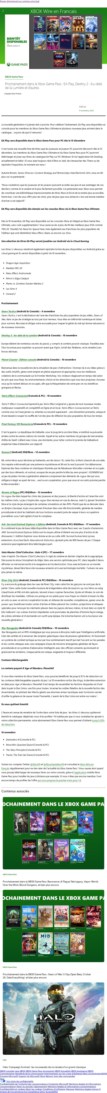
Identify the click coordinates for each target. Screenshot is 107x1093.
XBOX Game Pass (14, 77)
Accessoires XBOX (52, 1070)
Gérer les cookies (33, 1089)
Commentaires (7, 1073)
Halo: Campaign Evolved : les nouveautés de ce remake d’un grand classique (44, 1067)
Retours (49, 1076)
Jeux (2, 1078)
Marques (70, 1089)
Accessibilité (52, 1091)
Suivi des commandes (64, 1076)
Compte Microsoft (9, 1076)
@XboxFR (35, 764)
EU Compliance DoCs (34, 1091)
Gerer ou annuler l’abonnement (31, 1086)
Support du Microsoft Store (32, 1076)
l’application (80, 772)
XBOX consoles (7, 1070)
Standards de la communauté (29, 1073)
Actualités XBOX (69, 1070)
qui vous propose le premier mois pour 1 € (59, 780)
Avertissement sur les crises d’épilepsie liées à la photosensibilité (75, 1073)
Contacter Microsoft (58, 1083)
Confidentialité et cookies (12, 1089)
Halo (5, 1060)
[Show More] (3, 11)
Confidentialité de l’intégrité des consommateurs (24, 1083)
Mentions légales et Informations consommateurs (72, 1086)
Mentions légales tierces (87, 1089)
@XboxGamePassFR (53, 764)
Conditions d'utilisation (54, 1089)
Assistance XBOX (85, 1070)
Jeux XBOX (20, 1070)
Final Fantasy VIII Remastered (17, 423)
